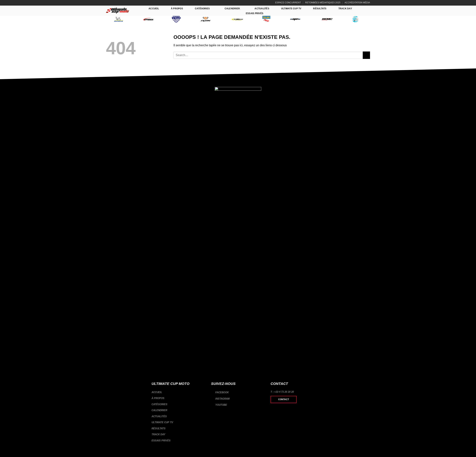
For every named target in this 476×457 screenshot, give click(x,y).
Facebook (222, 392)
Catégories (202, 8)
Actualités (262, 8)
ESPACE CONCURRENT (288, 2)
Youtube (221, 404)
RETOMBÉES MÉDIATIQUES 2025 (322, 2)
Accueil (154, 8)
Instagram (222, 398)
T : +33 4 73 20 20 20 (282, 391)
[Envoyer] (366, 55)
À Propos (177, 8)
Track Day (345, 8)
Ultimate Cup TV (291, 8)
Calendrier (232, 8)
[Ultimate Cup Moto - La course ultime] (117, 11)
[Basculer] (203, 404)
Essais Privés (254, 13)
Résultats (319, 8)
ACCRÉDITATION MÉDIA (357, 2)
